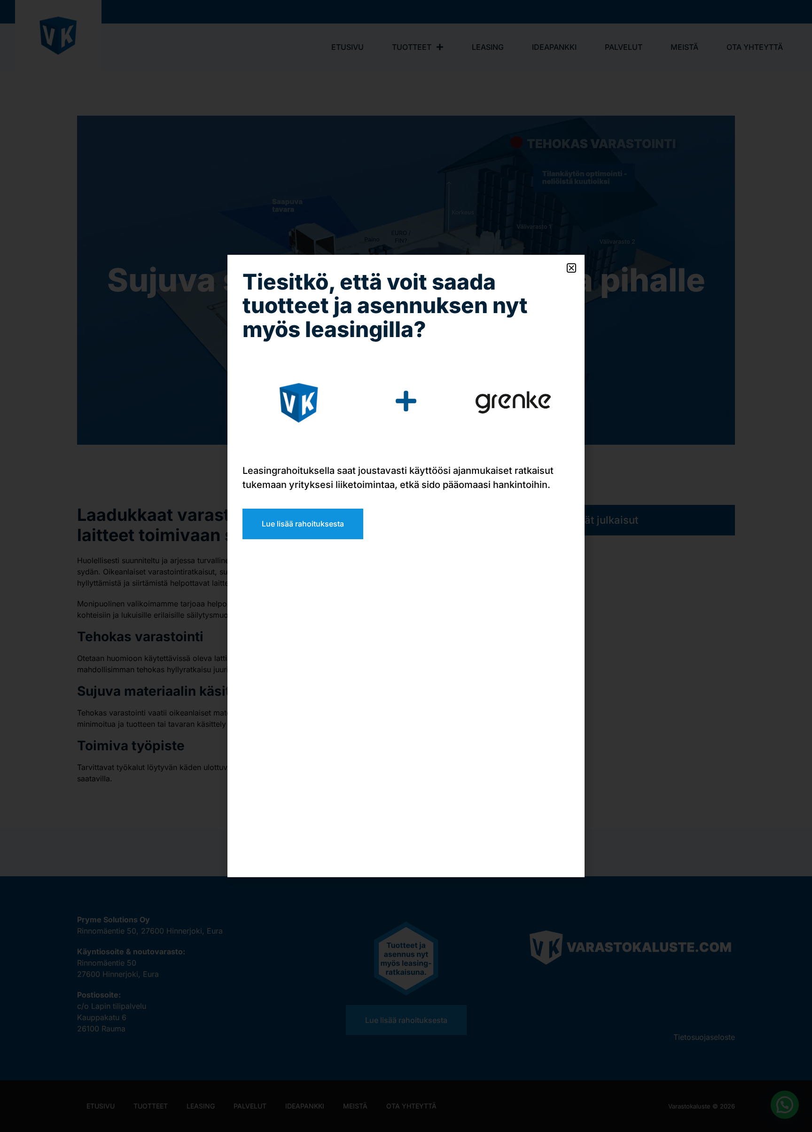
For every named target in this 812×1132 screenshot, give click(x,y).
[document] (406, 566)
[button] (571, 268)
